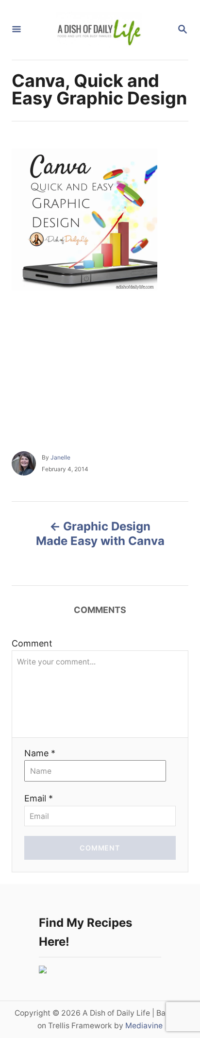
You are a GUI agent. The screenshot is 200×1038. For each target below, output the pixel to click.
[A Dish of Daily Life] (99, 30)
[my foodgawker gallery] (43, 970)
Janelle (60, 457)
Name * (39, 753)
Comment (32, 643)
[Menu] (16, 29)
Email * (38, 798)
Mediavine (144, 1025)
